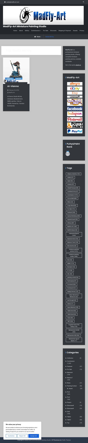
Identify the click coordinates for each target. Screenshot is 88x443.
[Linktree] (74, 96)
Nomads (71, 267)
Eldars (70, 202)
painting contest (72, 277)
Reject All (22, 436)
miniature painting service (74, 250)
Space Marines (72, 307)
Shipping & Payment (65, 30)
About (21, 30)
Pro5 (68, 397)
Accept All (33, 436)
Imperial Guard (72, 219)
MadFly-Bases (72, 230)
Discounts (53, 30)
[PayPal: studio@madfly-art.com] (74, 131)
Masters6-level (72, 238)
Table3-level (71, 314)
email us (78, 65)
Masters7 (70, 377)
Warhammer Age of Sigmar (74, 339)
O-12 (69, 270)
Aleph (70, 181)
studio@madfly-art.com (12, 2)
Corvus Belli (72, 198)
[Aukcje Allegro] (74, 83)
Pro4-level (71, 284)
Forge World (71, 205)
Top (68, 423)
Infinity (70, 223)
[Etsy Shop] (74, 93)
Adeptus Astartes (73, 174)
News (68, 383)
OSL (69, 274)
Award (70, 388)
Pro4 (68, 392)
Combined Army (72, 191)
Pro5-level (71, 288)
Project (69, 402)
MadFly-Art (12, 92)
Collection (70, 358)
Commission (9, 78)
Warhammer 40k (73, 335)
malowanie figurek (74, 234)
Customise (11, 436)
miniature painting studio (74, 255)
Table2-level (71, 310)
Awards (75, 30)
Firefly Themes (66, 440)
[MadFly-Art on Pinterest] (74, 119)
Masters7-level (72, 242)
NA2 (69, 260)
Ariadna (70, 184)
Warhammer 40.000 (74, 331)
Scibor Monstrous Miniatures (74, 295)
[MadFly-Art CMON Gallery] (74, 102)
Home (15, 30)
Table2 (69, 417)
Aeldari (70, 177)
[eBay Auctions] (74, 88)
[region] (22, 431)
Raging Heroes (72, 291)
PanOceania (71, 281)
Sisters (70, 303)
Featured (69, 366)
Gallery (27, 30)
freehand (71, 212)
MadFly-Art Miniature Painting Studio (24, 26)
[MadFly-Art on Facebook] (74, 108)
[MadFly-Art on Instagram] (74, 114)
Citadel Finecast (72, 188)
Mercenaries (71, 245)
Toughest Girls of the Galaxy (73, 325)
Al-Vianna (13, 86)
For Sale (45, 30)
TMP (70, 321)
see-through (71, 300)
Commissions (35, 30)
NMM (70, 263)
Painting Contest (72, 386)
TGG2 (70, 317)
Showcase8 (70, 405)
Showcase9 (70, 408)
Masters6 (18, 78)
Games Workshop (73, 216)
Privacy (82, 30)
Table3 (69, 420)
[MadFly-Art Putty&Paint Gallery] (74, 125)
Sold (68, 411)
